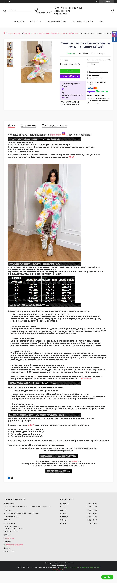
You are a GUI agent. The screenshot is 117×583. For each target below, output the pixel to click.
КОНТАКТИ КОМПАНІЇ (55, 21)
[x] (12, 478)
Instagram (56, 134)
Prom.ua (71, 563)
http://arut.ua (8, 538)
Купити (70, 71)
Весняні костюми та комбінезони (64, 33)
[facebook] (9, 478)
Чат (109, 577)
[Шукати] (4, 11)
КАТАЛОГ (34, 21)
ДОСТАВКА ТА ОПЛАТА (82, 21)
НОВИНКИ (19, 21)
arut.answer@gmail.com (13, 545)
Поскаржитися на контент (70, 567)
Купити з (66, 76)
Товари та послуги (14, 33)
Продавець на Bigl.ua (58, 565)
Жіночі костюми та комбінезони (36, 33)
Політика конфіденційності (90, 567)
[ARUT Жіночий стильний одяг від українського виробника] (43, 10)
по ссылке (86, 378)
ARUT (71, 157)
